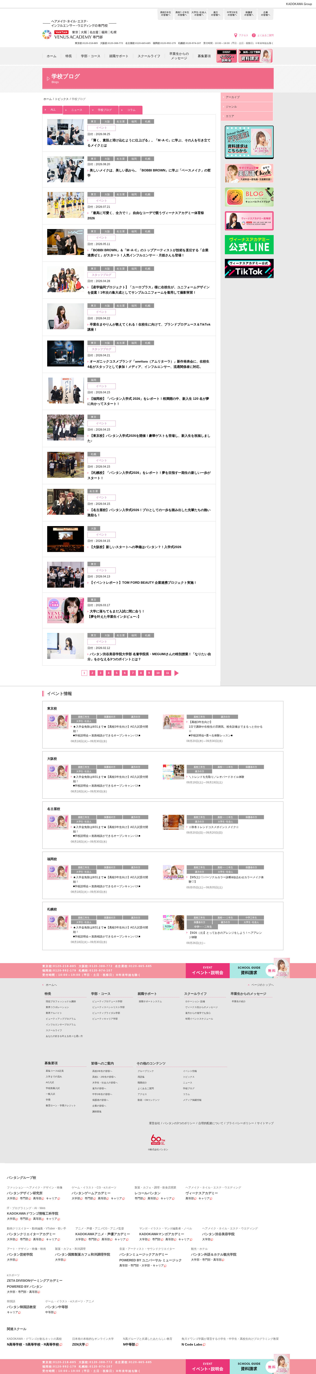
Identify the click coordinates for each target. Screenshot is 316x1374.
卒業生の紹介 (239, 1001)
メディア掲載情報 (192, 1100)
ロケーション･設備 (195, 1001)
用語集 (141, 1077)
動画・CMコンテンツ (149, 1100)
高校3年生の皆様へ (165, 14)
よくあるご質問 (265, 35)
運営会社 (154, 1123)
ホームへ (51, 984)
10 (158, 673)
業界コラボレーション (57, 1007)
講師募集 (97, 1111)
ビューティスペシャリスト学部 (108, 1007)
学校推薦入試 (53, 1088)
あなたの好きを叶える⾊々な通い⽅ (64, 1036)
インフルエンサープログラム (61, 1024)
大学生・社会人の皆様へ (199, 14)
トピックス (189, 1077)
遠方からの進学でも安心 (198, 1013)
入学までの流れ (54, 1076)
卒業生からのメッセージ (248, 994)
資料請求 (252, 970)
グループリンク (146, 1071)
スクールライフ (54, 1030)
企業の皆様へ (265, 14)
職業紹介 (142, 1082)
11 (167, 673)
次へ (176, 673)
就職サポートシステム (150, 1001)
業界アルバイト (54, 1013)
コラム (131, 110)
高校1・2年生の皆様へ (182, 14)
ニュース (76, 110)
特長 (48, 994)
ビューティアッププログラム (61, 1018)
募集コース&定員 (55, 1071)
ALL (53, 109)
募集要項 (51, 1063)
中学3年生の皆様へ (232, 14)
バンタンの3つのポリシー (179, 1123)
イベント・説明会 (208, 970)
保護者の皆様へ (249, 14)
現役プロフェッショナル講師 (61, 1001)
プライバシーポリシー (240, 1123)
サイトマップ (265, 1123)
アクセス (243, 35)
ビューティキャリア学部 (105, 1018)
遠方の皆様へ (215, 14)
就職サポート (147, 994)
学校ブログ (105, 110)
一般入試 (50, 1094)
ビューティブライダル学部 (106, 1013)
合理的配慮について (210, 1123)
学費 (48, 1099)
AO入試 (50, 1082)
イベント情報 (190, 1071)
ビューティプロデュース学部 (107, 1001)
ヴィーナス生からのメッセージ (201, 1007)
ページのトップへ (262, 984)
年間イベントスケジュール (199, 1018)
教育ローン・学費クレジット (61, 1105)
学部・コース (101, 994)
